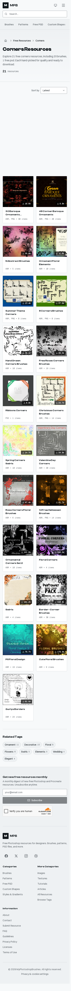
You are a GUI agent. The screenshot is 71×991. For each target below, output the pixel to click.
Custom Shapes (56, 24)
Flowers (10, 751)
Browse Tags (44, 899)
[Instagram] (26, 856)
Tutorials (42, 883)
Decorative (32, 744)
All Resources (44, 894)
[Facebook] (6, 856)
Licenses (7, 947)
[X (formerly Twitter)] (16, 856)
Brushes (9, 24)
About (6, 915)
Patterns (23, 24)
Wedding (59, 751)
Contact (7, 920)
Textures (42, 878)
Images (41, 873)
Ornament (12, 744)
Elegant (10, 758)
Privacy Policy (10, 941)
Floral (49, 744)
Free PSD (38, 24)
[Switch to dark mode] (55, 5)
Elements (41, 751)
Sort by (35, 90)
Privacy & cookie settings (35, 974)
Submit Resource (12, 925)
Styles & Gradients (13, 894)
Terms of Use (10, 952)
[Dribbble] (36, 856)
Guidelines (8, 936)
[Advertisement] (35, 135)
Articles (41, 889)
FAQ (5, 931)
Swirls (25, 751)
